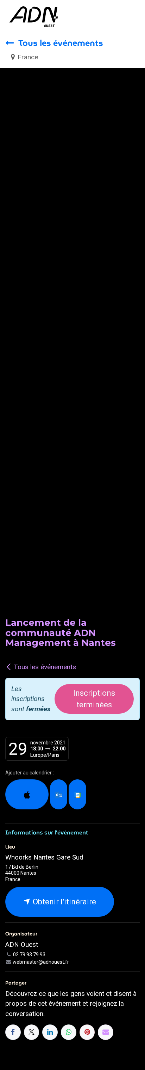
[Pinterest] (87, 1032)
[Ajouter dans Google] (77, 794)
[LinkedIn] (50, 1032)
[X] (31, 1032)
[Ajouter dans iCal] (27, 794)
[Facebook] (13, 1032)
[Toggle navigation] (133, 17)
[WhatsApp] (68, 1032)
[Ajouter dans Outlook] (58, 794)
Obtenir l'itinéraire (63, 901)
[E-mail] (105, 1032)
